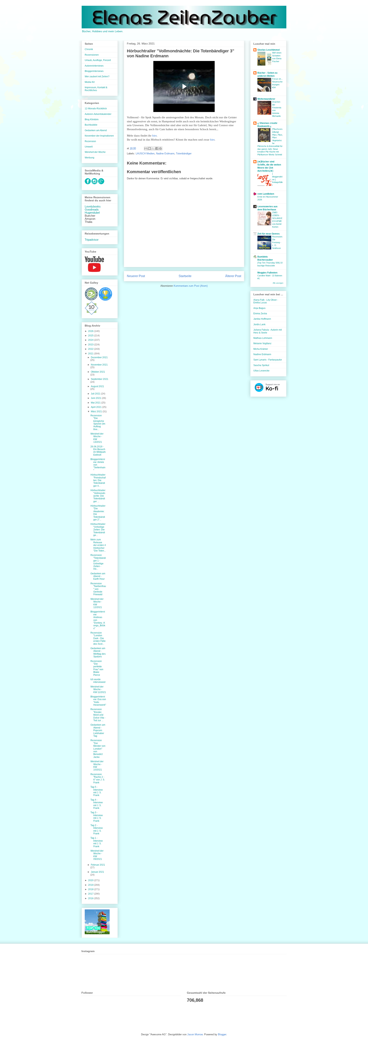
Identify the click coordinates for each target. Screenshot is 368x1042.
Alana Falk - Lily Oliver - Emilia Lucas (265, 301)
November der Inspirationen (99, 135)
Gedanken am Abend (96, 130)
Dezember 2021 (99, 357)
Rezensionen (92, 54)
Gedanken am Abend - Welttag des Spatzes (98, 652)
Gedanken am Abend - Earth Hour (97, 576)
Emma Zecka (260, 313)
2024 (91, 340)
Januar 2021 (97, 872)
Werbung (89, 157)
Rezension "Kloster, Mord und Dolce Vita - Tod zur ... (97, 715)
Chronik (89, 49)
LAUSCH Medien (145, 153)
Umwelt (89, 146)
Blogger (222, 1034)
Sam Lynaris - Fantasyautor (267, 359)
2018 (91, 889)
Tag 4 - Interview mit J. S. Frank (96, 803)
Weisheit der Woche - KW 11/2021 (98, 689)
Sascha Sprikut (261, 365)
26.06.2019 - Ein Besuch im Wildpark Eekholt (98, 450)
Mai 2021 (96, 402)
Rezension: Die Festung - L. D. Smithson (277, 242)
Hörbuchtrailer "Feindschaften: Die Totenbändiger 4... (98, 480)
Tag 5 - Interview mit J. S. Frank (96, 791)
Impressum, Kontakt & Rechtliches (96, 88)
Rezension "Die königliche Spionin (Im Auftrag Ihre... (97, 422)
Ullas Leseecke (261, 370)
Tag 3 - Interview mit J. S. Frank (96, 816)
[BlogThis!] (149, 148)
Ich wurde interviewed (97, 680)
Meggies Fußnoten (267, 272)
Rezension (90, 141)
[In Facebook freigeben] (157, 148)
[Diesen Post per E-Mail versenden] (146, 148)
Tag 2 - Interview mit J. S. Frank (96, 829)
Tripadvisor (92, 239)
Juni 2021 (96, 398)
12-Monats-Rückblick (96, 108)
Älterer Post (233, 276)
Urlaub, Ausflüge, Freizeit (98, 60)
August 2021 (97, 386)
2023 (91, 344)
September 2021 (99, 379)
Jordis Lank (259, 324)
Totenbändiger (183, 153)
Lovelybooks (93, 206)
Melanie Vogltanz (262, 343)
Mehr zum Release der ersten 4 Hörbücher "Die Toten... (98, 545)
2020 (91, 880)
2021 (91, 353)
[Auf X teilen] (153, 148)
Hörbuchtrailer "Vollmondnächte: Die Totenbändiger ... (97, 496)
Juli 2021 (96, 393)
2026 (91, 331)
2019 (91, 885)
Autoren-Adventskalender (98, 114)
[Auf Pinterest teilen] (160, 148)
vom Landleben (265, 194)
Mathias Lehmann (262, 338)
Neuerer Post (136, 276)
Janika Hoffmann (262, 319)
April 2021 (96, 407)
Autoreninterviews (94, 65)
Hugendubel (92, 212)
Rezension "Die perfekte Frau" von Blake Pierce (96, 668)
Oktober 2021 (98, 371)
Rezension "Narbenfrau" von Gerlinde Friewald (98, 589)
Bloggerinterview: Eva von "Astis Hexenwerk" (98, 700)
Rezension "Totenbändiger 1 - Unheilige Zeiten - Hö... (98, 562)
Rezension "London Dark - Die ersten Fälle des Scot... (98, 638)
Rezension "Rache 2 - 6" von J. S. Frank (97, 778)
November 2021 (99, 364)
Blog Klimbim (92, 119)
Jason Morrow (195, 1034)
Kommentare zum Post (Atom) (191, 285)
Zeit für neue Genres (268, 233)
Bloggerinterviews (94, 71)
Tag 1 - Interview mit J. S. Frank (96, 842)
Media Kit (89, 82)
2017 (91, 893)
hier (154, 135)
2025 (91, 335)
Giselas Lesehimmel (268, 50)
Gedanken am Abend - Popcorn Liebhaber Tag (97, 730)
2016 (91, 898)
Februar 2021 (98, 864)
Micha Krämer (260, 349)
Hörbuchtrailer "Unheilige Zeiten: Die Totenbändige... (97, 530)
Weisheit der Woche (95, 152)
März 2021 (97, 411)
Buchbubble (91, 124)
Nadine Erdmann (165, 153)
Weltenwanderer (266, 99)
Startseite (185, 276)
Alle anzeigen (278, 283)
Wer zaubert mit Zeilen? (97, 76)
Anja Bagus (259, 308)
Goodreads (92, 209)
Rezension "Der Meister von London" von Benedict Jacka (97, 748)
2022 (91, 349)
